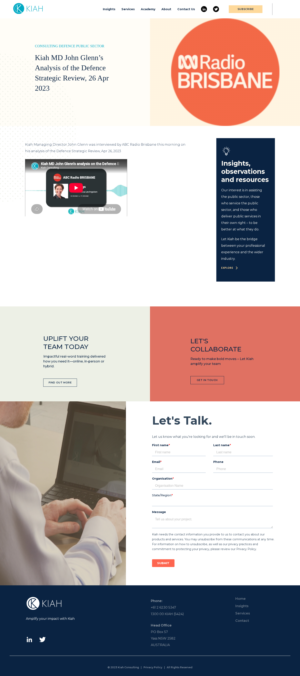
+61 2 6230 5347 (163, 607)
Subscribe (246, 9)
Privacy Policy (152, 667)
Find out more (60, 382)
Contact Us (186, 9)
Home (240, 599)
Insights (109, 9)
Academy (148, 9)
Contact (242, 621)
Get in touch (207, 380)
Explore (227, 268)
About (166, 9)
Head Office (161, 625)
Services (128, 9)
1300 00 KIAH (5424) (167, 614)
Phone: (156, 601)
